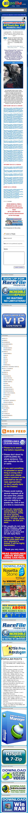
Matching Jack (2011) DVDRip (10, 695)
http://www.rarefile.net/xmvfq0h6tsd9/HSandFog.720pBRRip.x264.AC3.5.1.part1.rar (13, 168)
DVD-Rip (7, 385)
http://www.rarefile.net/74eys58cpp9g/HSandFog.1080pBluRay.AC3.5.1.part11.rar (13, 136)
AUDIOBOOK (6, 342)
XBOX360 (7, 364)
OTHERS (5, 406)
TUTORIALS (5, 413)
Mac (6, 409)
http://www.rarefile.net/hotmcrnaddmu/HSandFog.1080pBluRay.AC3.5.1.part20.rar (13, 161)
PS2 (6, 359)
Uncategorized (7, 415)
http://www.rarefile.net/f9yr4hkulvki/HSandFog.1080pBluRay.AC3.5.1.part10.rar (13, 133)
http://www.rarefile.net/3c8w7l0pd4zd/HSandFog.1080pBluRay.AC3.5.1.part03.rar (13, 114)
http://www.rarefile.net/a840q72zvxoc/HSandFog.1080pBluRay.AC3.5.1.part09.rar (13, 131)
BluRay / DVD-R (8, 379)
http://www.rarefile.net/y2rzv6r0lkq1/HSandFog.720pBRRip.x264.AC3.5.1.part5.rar (13, 180)
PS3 (6, 361)
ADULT (4, 338)
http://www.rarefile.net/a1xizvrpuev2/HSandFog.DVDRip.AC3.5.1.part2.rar (13, 192)
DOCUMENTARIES (7, 344)
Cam (6, 383)
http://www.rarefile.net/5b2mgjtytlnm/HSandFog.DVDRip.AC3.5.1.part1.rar (13, 190)
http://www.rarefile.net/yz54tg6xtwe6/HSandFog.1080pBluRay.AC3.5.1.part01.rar (13, 109)
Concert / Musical (9, 400)
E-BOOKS (5, 346)
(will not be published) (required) (13, 243)
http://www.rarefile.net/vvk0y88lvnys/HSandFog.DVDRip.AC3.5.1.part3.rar (13, 195)
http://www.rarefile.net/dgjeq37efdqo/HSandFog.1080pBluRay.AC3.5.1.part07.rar (13, 125)
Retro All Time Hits (7, 684)
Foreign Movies (9, 391)
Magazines (7, 349)
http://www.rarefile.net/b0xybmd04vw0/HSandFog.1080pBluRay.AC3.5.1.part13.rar (13, 142)
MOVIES (5, 374)
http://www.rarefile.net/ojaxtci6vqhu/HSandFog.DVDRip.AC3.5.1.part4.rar (13, 197)
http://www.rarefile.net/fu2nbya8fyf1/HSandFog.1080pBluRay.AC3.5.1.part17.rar (13, 153)
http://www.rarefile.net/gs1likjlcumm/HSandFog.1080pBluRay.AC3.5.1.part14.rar (13, 145)
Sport (4, 411)
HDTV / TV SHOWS (7, 368)
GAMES (5, 351)
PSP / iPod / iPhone (9, 393)
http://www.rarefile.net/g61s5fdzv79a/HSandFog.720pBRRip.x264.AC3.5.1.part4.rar (13, 178)
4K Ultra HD (8, 377)
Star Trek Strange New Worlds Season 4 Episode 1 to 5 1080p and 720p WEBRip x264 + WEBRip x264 (14, 704)
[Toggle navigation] (3, 18)
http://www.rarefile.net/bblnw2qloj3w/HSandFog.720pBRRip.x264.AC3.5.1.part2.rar (13, 171)
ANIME (4, 340)
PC (5, 357)
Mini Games (7, 353)
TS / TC (6, 396)
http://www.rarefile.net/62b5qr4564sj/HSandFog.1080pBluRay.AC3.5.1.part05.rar (13, 119)
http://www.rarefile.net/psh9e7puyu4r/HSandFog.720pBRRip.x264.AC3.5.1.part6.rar (13, 183)
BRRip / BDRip (8, 381)
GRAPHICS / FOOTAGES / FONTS (10, 366)
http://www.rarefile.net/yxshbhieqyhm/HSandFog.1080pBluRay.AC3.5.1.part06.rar (13, 122)
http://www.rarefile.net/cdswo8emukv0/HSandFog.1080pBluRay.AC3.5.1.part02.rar (13, 111)
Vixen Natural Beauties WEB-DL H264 (12, 666)
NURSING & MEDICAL (8, 404)
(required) (8, 238)
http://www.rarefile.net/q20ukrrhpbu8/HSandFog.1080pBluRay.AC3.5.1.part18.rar (13, 156)
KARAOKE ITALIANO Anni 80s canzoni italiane (14, 700)
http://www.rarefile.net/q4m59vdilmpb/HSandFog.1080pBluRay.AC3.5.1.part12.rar (13, 138)
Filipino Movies (8, 389)
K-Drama (7, 370)
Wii (5, 362)
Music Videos (8, 402)
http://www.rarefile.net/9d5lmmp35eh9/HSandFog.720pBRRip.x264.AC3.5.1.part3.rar (13, 175)
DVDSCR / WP (8, 387)
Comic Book (8, 347)
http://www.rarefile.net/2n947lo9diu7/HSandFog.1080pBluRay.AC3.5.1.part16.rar (13, 151)
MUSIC (4, 398)
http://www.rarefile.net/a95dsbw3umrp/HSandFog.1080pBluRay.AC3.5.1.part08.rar (13, 128)
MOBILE (5, 372)
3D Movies (7, 376)
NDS (6, 355)
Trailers (7, 394)
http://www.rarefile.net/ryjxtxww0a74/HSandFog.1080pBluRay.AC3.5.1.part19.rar (13, 158)
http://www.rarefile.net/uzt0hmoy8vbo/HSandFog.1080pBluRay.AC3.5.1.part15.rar (13, 148)
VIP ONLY (5, 417)
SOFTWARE (5, 408)
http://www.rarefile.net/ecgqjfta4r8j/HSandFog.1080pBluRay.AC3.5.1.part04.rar (13, 117)
